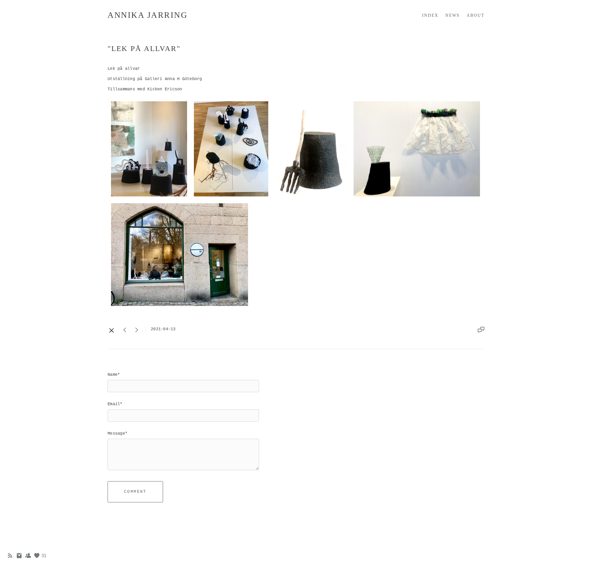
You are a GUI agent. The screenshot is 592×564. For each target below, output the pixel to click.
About (475, 15)
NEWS (452, 15)
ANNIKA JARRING (147, 15)
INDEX (430, 15)
